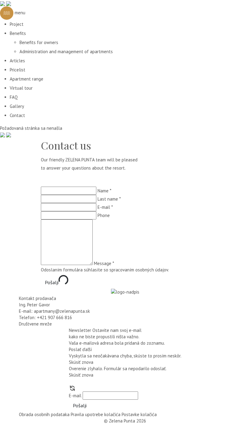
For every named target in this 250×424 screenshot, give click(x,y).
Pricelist (17, 70)
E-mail (75, 395)
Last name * (109, 199)
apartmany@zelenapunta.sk (62, 311)
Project (16, 24)
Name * (104, 191)
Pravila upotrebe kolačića (95, 414)
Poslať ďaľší (80, 349)
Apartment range (26, 79)
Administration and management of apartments (66, 51)
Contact (17, 115)
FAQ (14, 97)
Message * (104, 263)
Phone (104, 215)
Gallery (17, 106)
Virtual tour (21, 88)
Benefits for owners (39, 42)
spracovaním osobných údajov (138, 270)
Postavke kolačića (139, 414)
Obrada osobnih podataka (44, 414)
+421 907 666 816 (54, 317)
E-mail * (105, 207)
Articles (17, 61)
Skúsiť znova (81, 362)
